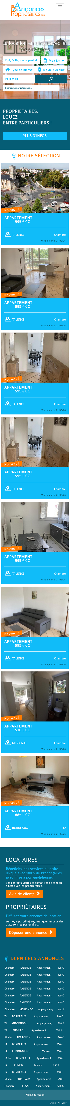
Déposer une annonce (28, 932)
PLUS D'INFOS (35, 136)
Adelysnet (62, 1103)
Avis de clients (22, 894)
